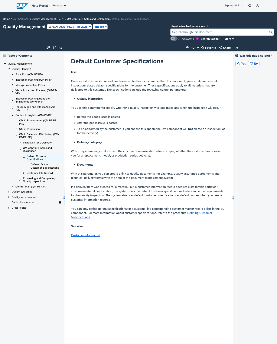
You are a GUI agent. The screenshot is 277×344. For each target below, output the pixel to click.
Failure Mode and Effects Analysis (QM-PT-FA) (35, 108)
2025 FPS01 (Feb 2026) (68, 26)
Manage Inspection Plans (30, 84)
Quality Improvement (24, 197)
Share (225, 47)
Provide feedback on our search (189, 26)
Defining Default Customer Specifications (45, 166)
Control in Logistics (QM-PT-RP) (34, 115)
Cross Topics (19, 207)
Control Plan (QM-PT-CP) (30, 186)
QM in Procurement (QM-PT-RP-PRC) (38, 122)
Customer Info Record (40, 172)
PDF (191, 47)
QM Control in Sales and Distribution (88, 19)
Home (6, 19)
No (254, 63)
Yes (241, 63)
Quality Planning (21, 68)
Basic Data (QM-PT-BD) (29, 74)
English (99, 26)
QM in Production (29, 128)
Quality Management (44, 19)
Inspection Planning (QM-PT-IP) (34, 79)
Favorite (208, 47)
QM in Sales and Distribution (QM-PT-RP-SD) (39, 136)
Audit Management (23, 202)
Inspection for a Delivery (37, 142)
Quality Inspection (22, 191)
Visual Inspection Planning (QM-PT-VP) (36, 92)
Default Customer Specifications (37, 158)
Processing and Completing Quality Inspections (39, 180)
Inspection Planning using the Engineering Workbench (32, 100)
